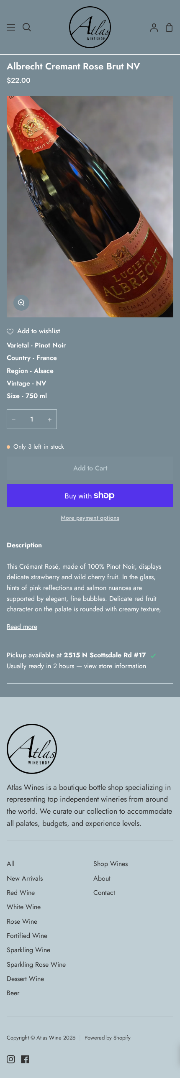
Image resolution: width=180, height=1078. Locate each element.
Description (24, 545)
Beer (13, 993)
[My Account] (150, 27)
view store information (115, 666)
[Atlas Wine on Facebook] (25, 1059)
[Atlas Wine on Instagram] (11, 1059)
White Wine (24, 907)
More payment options (90, 517)
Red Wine (21, 892)
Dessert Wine (25, 978)
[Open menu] (11, 27)
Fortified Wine (27, 935)
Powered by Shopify (108, 1038)
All (11, 864)
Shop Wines (110, 864)
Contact (104, 892)
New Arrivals (25, 878)
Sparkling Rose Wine (36, 964)
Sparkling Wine (28, 950)
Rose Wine (22, 921)
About (102, 878)
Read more (22, 626)
